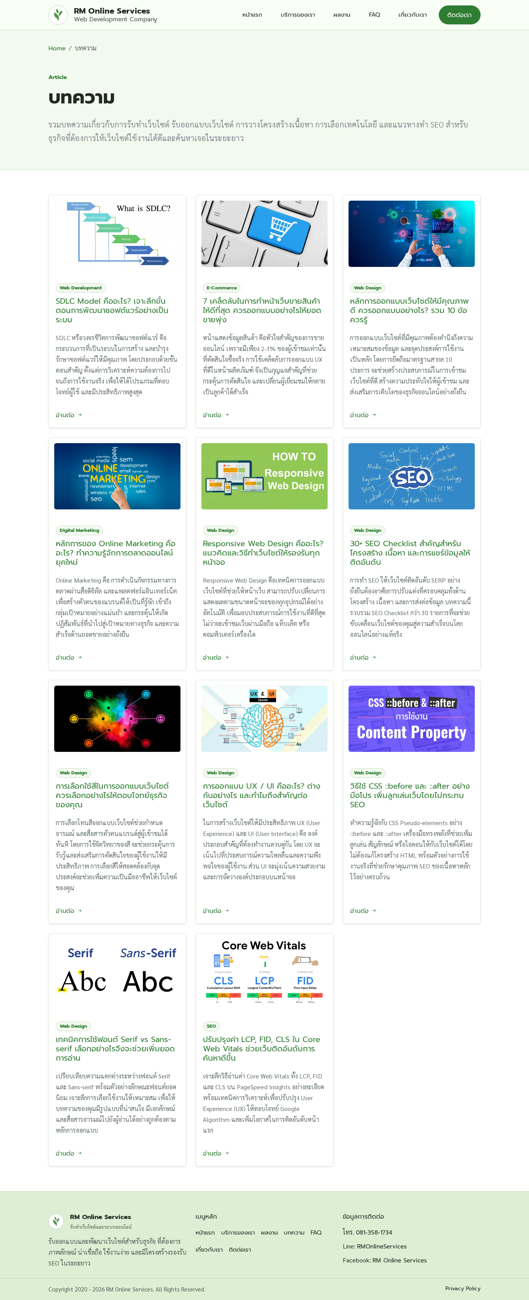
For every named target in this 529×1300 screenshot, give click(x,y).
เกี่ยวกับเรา (412, 14)
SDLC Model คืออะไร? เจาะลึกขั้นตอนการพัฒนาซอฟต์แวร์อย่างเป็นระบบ (112, 310)
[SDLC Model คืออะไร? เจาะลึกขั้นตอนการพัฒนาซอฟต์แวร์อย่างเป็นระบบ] (117, 231)
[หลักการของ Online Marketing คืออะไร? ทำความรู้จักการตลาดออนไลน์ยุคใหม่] (117, 473)
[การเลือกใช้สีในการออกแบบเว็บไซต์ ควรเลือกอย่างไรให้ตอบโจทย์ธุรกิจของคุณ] (117, 716)
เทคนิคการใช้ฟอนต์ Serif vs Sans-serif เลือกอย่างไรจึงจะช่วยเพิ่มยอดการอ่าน (115, 1048)
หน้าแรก (252, 14)
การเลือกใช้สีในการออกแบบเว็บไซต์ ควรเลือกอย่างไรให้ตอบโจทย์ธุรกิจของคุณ (112, 795)
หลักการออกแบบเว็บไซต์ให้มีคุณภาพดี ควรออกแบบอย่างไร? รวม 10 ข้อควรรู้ (409, 310)
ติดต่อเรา (459, 15)
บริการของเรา (298, 14)
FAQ (374, 14)
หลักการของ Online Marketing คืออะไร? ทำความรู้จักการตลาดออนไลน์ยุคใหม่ (115, 553)
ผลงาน (341, 14)
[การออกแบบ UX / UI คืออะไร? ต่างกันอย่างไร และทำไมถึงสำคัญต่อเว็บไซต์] (264, 716)
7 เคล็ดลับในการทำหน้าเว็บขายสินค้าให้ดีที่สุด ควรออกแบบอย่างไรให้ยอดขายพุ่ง (262, 310)
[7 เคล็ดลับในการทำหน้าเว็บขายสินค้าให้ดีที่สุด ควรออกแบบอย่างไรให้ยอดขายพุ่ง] (264, 231)
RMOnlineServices (382, 1246)
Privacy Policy (463, 1289)
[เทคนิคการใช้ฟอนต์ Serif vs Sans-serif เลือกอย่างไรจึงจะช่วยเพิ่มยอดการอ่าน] (117, 969)
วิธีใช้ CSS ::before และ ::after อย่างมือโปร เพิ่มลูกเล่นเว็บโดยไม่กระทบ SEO (410, 795)
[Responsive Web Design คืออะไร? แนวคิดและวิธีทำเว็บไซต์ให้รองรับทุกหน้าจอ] (264, 473)
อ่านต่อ (66, 415)
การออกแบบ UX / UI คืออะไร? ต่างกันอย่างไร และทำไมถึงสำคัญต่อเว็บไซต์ (261, 795)
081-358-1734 (374, 1232)
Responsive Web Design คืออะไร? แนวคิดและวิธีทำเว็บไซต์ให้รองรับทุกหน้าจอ (263, 553)
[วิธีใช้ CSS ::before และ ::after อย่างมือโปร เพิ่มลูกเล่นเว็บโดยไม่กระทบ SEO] (411, 716)
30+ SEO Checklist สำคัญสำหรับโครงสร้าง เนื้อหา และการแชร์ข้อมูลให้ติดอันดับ (410, 553)
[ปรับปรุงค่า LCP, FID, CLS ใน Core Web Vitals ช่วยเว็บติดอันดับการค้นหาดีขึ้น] (264, 969)
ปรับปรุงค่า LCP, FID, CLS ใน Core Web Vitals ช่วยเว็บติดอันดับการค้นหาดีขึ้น (261, 1048)
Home (57, 48)
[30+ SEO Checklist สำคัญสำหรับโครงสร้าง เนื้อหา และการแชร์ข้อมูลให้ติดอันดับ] (411, 473)
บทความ (294, 1232)
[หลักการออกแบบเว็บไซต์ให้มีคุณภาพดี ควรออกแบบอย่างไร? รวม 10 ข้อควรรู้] (411, 231)
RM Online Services (400, 1260)
